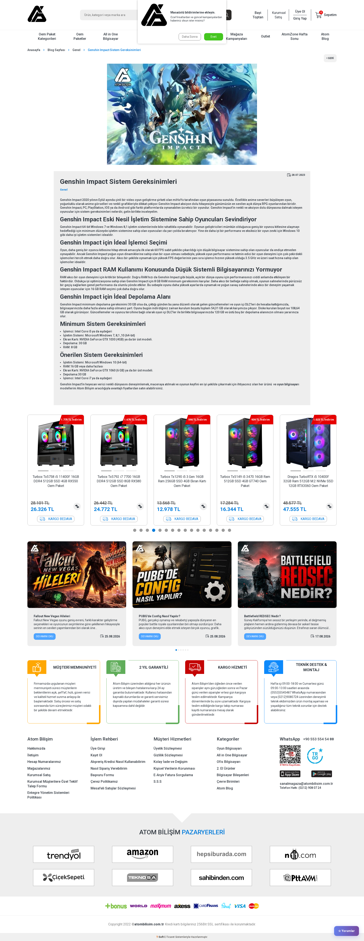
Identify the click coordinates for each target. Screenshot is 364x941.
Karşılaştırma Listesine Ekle (77, 506)
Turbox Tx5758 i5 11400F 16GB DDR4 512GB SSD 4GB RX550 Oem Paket (56, 481)
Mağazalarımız (38, 768)
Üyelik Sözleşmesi (168, 748)
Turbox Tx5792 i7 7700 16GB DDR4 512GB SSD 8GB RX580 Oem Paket (119, 481)
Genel (76, 50)
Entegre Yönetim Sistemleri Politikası (48, 795)
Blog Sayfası (56, 50)
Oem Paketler (80, 36)
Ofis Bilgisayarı (228, 762)
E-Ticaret (169, 937)
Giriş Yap (300, 18)
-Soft (160, 937)
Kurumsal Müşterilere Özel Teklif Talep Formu (52, 784)
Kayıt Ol (96, 755)
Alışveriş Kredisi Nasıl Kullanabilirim (118, 762)
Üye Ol (300, 11)
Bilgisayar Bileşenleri (233, 775)
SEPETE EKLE (56, 519)
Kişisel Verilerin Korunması (174, 768)
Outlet (265, 36)
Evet (214, 36)
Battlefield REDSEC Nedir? (262, 616)
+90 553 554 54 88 (318, 739)
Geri (330, 58)
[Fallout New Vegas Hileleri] (76, 574)
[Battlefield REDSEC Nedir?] (287, 574)
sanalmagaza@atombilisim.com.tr (306, 784)
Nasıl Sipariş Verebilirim (109, 768)
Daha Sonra (190, 36)
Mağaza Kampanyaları (236, 36)
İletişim (33, 755)
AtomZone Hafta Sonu (295, 36)
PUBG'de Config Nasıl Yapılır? (159, 616)
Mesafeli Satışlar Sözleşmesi (113, 788)
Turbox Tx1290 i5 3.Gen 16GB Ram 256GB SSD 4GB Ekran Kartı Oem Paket (182, 481)
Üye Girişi (98, 748)
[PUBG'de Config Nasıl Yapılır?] (181, 574)
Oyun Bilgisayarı (229, 748)
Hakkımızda (36, 748)
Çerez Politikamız (104, 782)
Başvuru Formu (102, 775)
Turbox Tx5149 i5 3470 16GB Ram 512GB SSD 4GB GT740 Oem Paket (245, 481)
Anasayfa (33, 50)
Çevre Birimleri (228, 782)
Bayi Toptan (258, 15)
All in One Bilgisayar (110, 36)
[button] (43, 470)
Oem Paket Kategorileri (47, 36)
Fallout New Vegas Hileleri (52, 616)
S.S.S (158, 782)
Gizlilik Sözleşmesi (168, 755)
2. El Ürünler (226, 768)
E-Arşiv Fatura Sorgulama (173, 775)
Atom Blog (325, 36)
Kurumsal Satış (278, 15)
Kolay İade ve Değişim (170, 762)
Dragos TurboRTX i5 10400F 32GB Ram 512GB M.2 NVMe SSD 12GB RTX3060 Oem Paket (308, 481)
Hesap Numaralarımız (44, 762)
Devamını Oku (44, 636)
